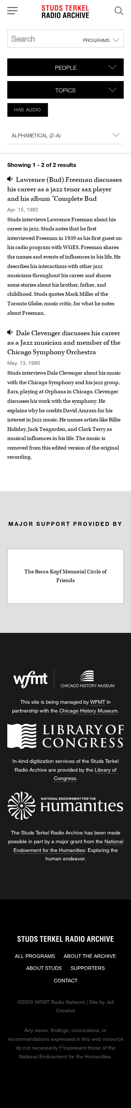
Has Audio (27, 109)
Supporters (88, 968)
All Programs (35, 956)
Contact (66, 980)
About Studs (44, 968)
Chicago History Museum (88, 710)
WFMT (97, 702)
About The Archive (90, 956)
